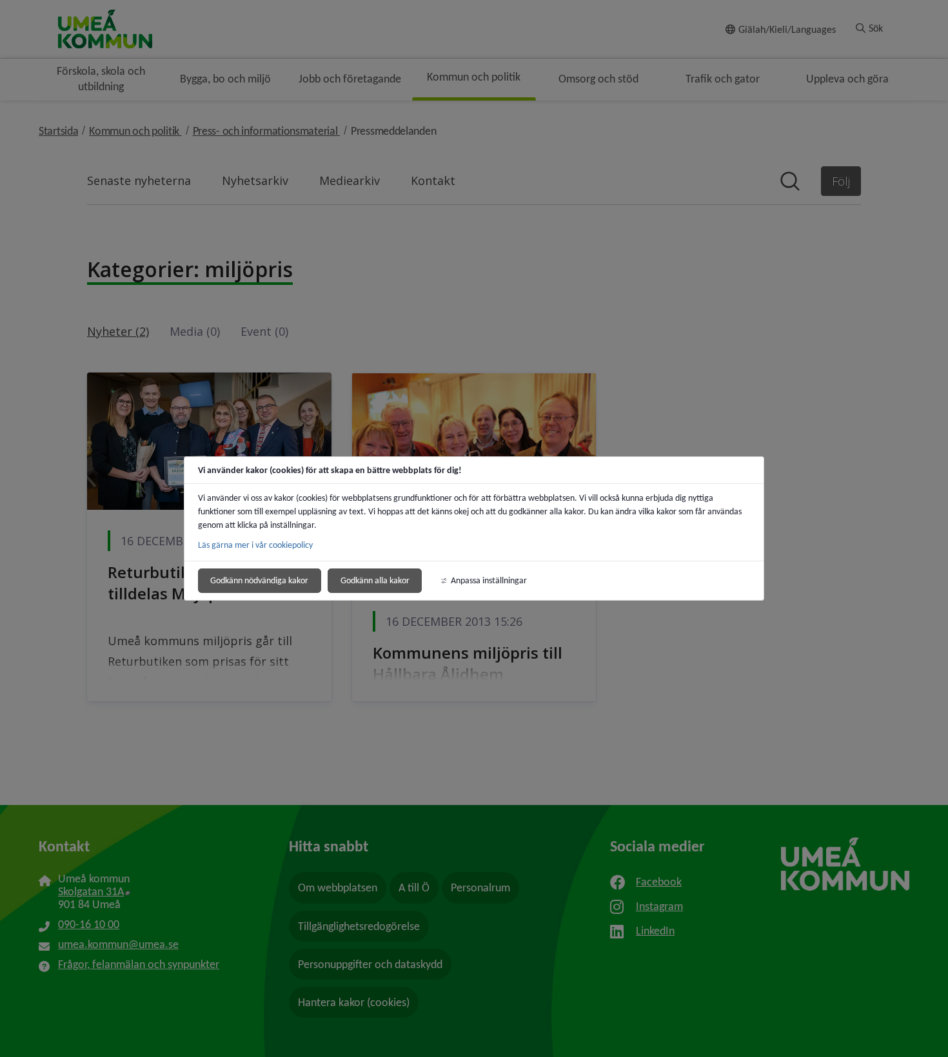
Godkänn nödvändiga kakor (259, 580)
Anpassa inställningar (489, 580)
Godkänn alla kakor (375, 580)
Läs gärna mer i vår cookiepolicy (255, 544)
